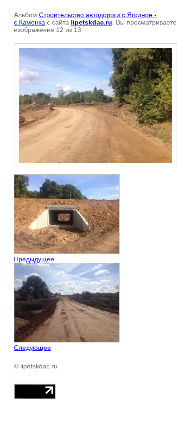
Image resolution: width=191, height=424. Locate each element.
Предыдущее (34, 259)
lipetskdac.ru (91, 22)
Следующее (32, 347)
